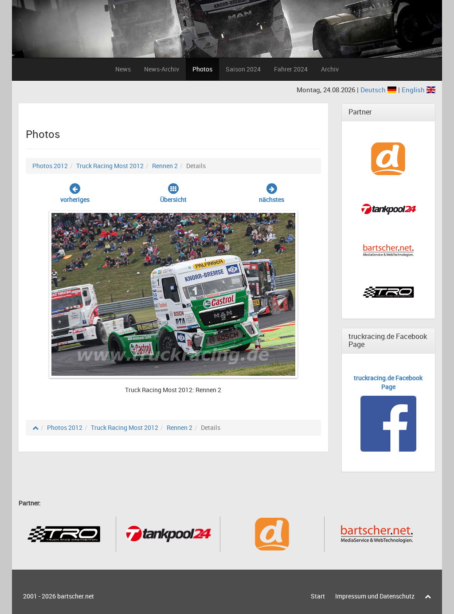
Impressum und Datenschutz (375, 596)
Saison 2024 (243, 69)
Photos (202, 69)
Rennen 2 (165, 165)
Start (318, 596)
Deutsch (373, 89)
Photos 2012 (50, 165)
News (123, 69)
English (414, 89)
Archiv (330, 69)
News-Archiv (161, 69)
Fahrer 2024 (291, 69)
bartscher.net (75, 596)
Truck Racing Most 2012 (110, 165)
